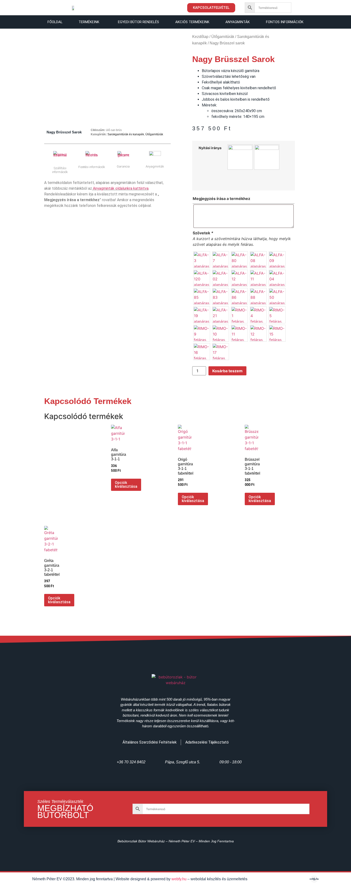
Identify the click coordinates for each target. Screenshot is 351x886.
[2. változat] (267, 157)
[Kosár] (303, 7)
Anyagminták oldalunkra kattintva (121, 188)
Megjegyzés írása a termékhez (221, 198)
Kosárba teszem (227, 370)
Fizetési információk (91, 167)
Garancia (123, 166)
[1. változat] (240, 157)
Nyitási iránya (210, 148)
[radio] (201, 260)
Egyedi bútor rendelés (138, 22)
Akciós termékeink (192, 22)
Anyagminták (237, 22)
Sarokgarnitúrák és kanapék (125, 134)
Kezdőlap (200, 37)
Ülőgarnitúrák (154, 134)
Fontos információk (284, 22)
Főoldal (55, 22)
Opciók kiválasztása (126, 484)
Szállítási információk (60, 170)
